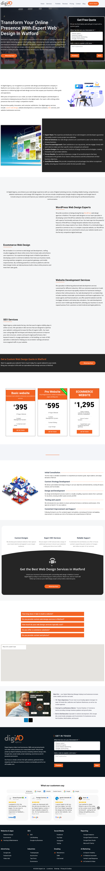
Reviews (65, 4)
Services (49, 4)
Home (42, 4)
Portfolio (57, 4)
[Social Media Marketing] (86, 37)
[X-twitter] (31, 720)
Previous (75, 55)
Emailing (57, 849)
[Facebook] (9, 768)
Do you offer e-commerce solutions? (36, 630)
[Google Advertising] (86, 39)
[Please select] (86, 33)
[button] (52, 614)
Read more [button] (12, 814)
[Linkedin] (26, 720)
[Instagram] (5, 768)
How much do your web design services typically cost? (42, 625)
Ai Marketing (85, 849)
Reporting (84, 831)
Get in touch (52, 431)
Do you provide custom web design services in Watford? (43, 619)
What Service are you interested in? (82, 30)
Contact (78, 4)
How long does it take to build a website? (37, 614)
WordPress (87, 213)
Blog (84, 4)
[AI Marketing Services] (86, 40)
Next (99, 55)
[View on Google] (33, 798)
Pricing (72, 4)
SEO (49, 108)
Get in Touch (20, 430)
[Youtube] (12, 768)
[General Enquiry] (86, 35)
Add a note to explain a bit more (81, 43)
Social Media (59, 831)
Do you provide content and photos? (35, 635)
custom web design (12, 108)
